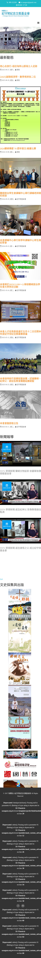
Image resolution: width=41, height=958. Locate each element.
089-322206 (13, 2)
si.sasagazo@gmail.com (28, 2)
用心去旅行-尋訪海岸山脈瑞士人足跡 (18, 66)
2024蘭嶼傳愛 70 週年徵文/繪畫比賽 (18, 148)
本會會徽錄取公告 (9, 423)
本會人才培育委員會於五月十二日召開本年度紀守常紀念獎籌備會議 (20, 332)
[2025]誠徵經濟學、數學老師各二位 (18, 77)
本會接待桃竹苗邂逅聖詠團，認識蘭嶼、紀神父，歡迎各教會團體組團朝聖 (20, 379)
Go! (1, 579)
